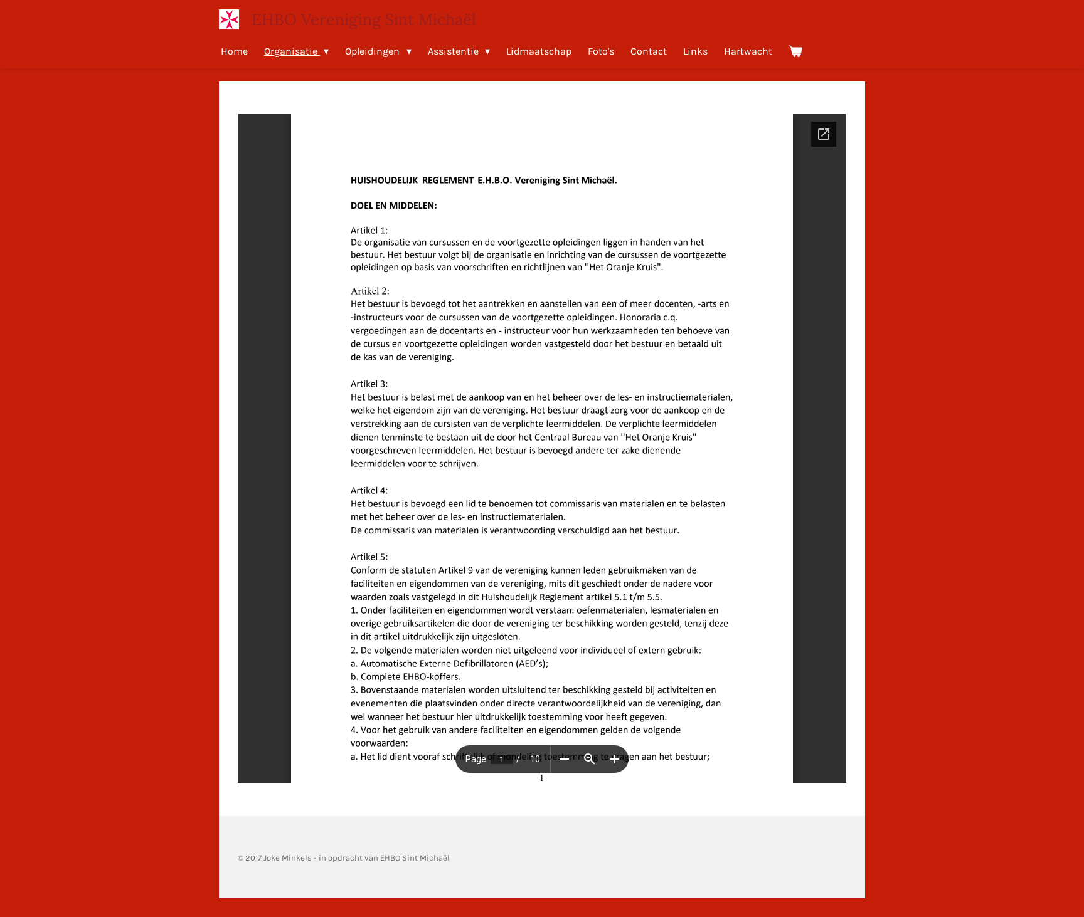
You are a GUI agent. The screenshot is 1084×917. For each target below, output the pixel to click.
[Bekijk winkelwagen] (795, 51)
